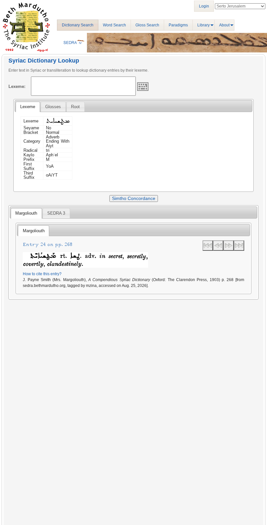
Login (204, 6)
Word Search (114, 25)
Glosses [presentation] (53, 106)
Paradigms (178, 25)
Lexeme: (16, 86)
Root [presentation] (75, 106)
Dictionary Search (77, 25)
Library (203, 25)
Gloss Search (147, 25)
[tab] (28, 107)
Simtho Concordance (133, 198)
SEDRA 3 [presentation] (56, 213)
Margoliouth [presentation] (26, 213)
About (224, 25)
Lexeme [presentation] (27, 106)
